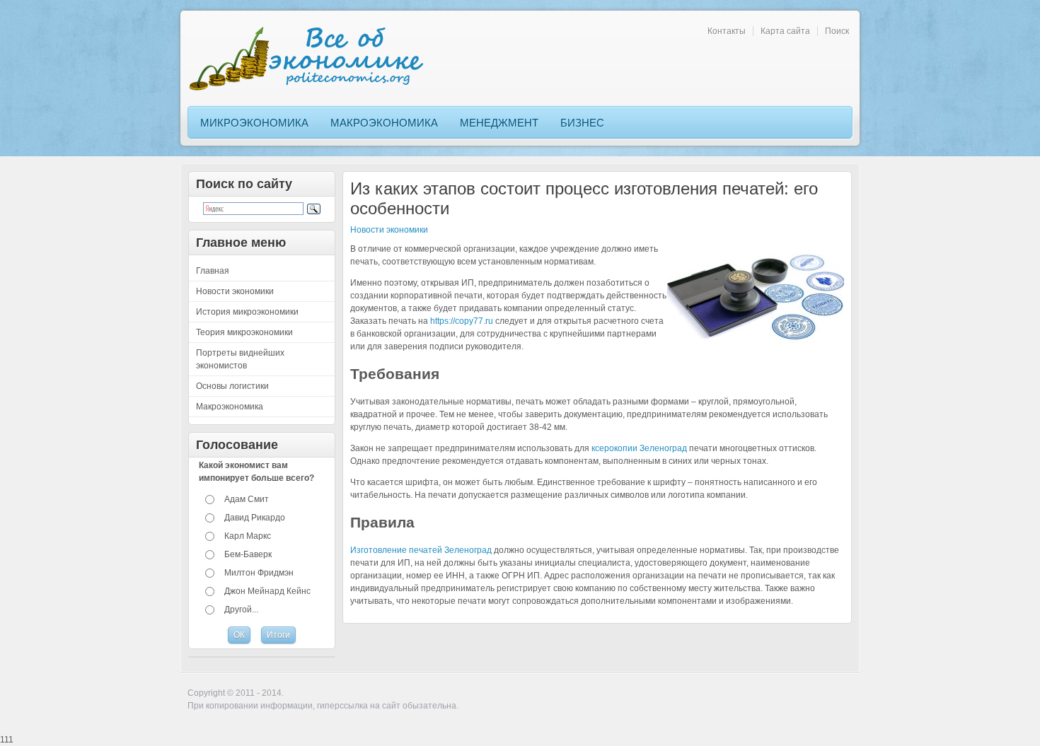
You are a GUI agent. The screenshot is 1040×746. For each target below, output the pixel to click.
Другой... (241, 609)
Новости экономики (389, 230)
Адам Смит (246, 499)
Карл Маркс (247, 536)
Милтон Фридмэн (259, 573)
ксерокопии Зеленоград (639, 448)
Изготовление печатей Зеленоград (421, 550)
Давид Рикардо (254, 518)
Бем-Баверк (248, 554)
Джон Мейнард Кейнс (267, 591)
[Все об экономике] (311, 58)
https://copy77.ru (461, 321)
